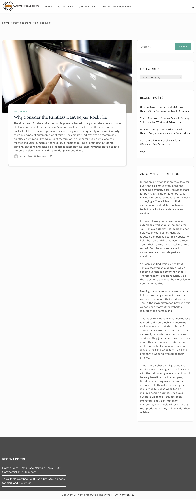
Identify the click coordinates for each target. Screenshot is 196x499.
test (142, 151)
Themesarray (126, 494)
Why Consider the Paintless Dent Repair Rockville (60, 117)
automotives (26, 156)
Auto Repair (20, 111)
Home (48, 6)
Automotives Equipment (116, 6)
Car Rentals (87, 6)
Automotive (65, 6)
